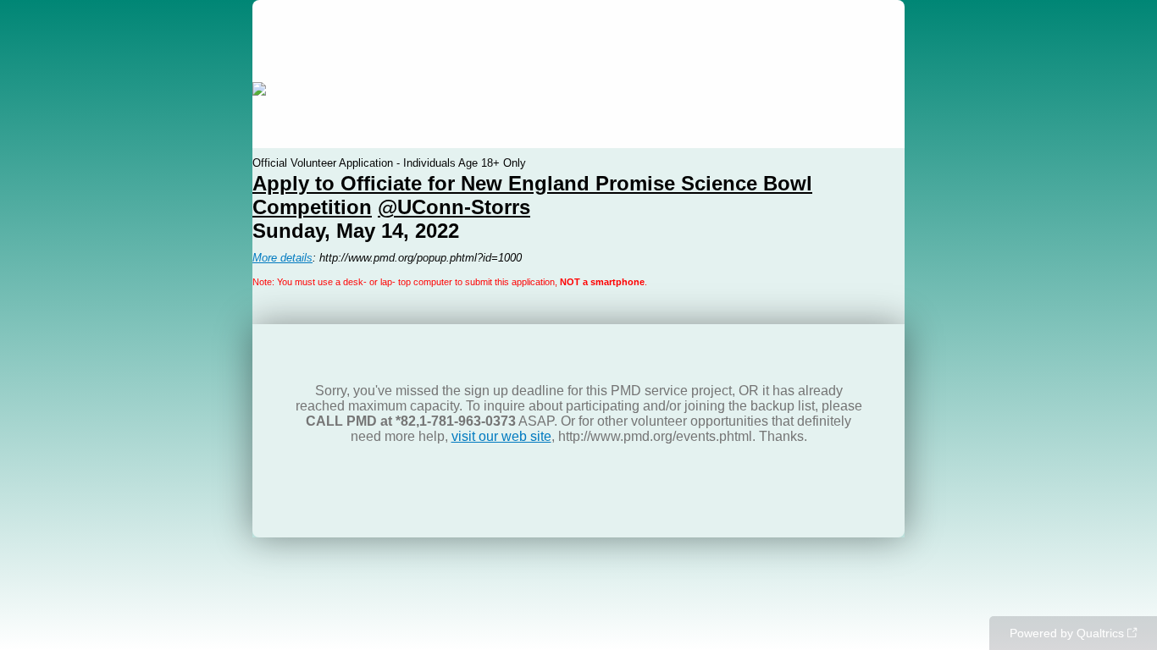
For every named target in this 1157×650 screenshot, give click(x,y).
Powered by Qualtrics (1067, 633)
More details (282, 257)
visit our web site (501, 436)
